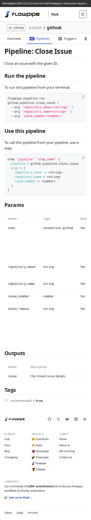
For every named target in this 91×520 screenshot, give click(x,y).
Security (33, 513)
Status (8, 513)
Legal (20, 513)
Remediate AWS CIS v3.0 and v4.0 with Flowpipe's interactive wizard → (45, 3)
